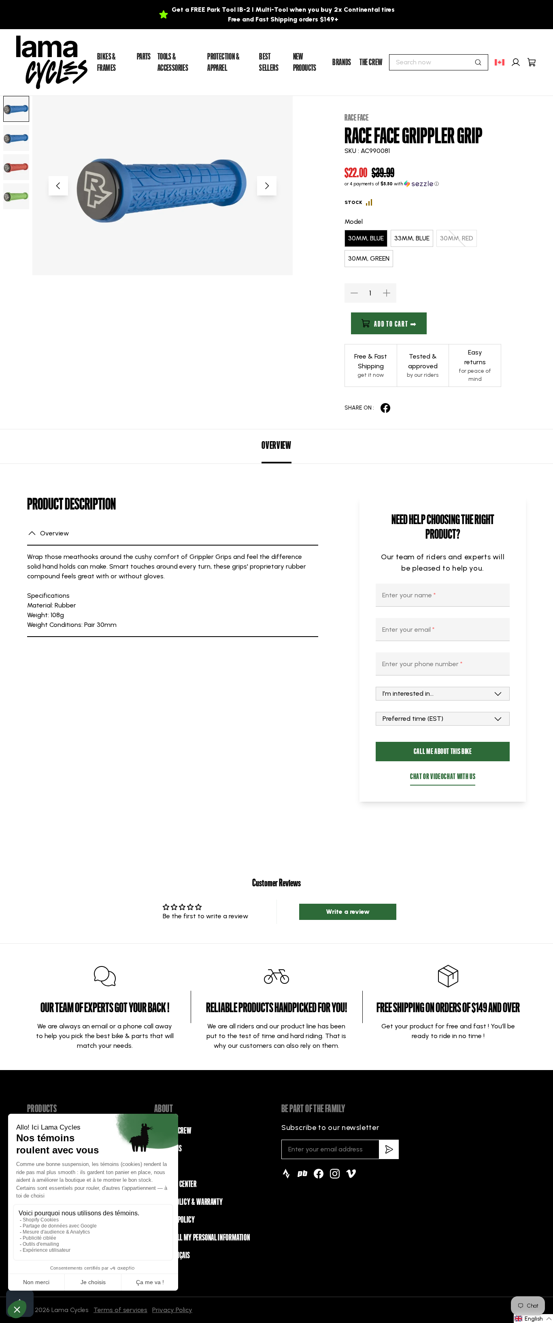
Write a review (348, 911)
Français (178, 1255)
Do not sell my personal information (202, 1237)
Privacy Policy (172, 1310)
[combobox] (438, 62)
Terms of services (120, 1310)
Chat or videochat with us (442, 776)
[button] (423, 184)
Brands (341, 62)
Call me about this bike (443, 751)
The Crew (371, 62)
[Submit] (478, 62)
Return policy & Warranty (188, 1202)
